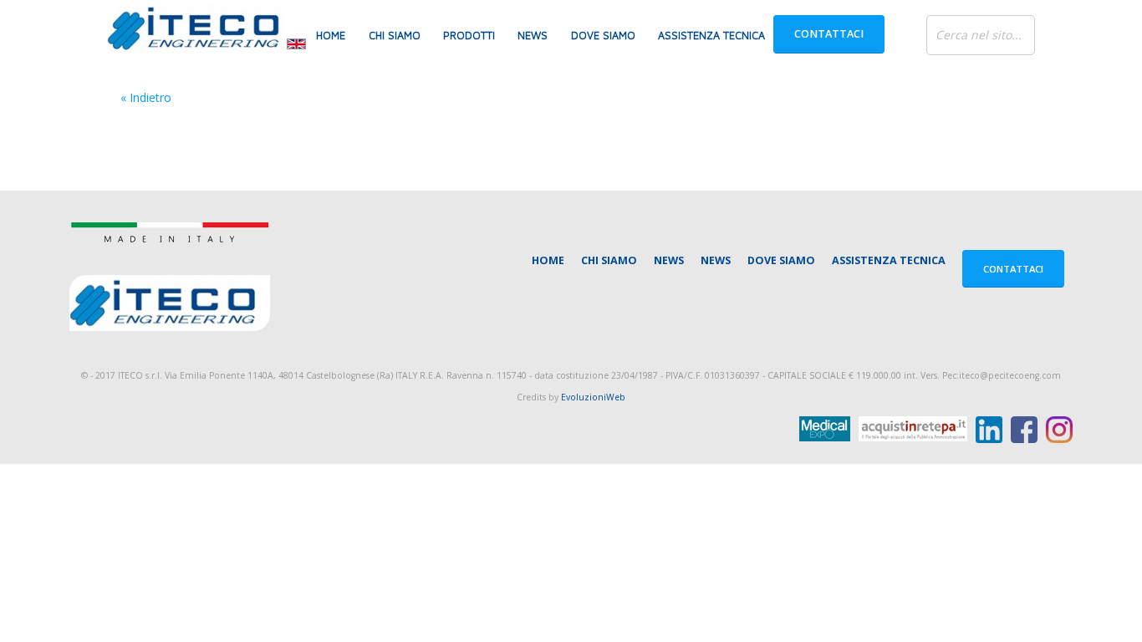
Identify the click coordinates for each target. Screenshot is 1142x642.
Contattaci (829, 34)
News (532, 35)
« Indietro (145, 97)
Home (330, 35)
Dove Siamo (603, 35)
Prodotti (469, 35)
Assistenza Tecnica (711, 35)
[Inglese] (296, 42)
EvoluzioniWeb (593, 397)
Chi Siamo (395, 35)
